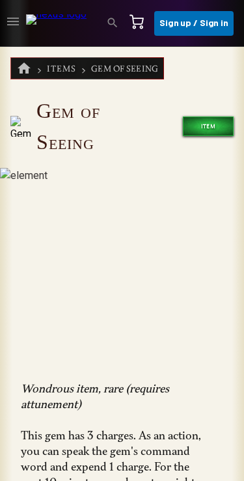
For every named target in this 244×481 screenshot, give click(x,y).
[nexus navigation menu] (13, 23)
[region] (122, 264)
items (61, 68)
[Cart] (140, 23)
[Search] (116, 23)
